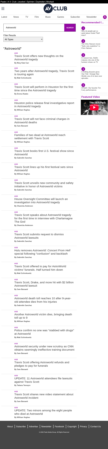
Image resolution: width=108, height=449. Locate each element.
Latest (4, 17)
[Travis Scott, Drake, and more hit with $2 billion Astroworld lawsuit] (7, 285)
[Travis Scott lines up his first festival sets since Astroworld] (7, 170)
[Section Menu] (2, 8)
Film (37, 17)
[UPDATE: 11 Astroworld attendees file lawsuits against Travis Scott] (7, 381)
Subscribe (75, 17)
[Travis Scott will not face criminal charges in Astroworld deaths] (7, 122)
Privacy (83, 426)
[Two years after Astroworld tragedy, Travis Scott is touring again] (7, 74)
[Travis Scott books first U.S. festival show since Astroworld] (7, 154)
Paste (3, 1)
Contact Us (95, 426)
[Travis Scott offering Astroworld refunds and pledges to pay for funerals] (7, 365)
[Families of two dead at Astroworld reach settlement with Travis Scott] (7, 138)
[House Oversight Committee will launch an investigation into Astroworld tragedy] (7, 202)
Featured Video (90, 96)
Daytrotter (40, 1)
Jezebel (21, 1)
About (10, 426)
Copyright (72, 426)
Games (60, 17)
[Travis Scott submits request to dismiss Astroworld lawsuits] (7, 237)
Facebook (59, 426)
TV (26, 17)
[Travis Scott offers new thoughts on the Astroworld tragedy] (7, 59)
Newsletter (92, 17)
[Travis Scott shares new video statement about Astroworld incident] (7, 397)
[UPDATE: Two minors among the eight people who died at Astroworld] (7, 413)
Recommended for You (92, 22)
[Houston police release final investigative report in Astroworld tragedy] (7, 106)
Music (48, 17)
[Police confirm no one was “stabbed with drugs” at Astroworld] (7, 333)
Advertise (33, 426)
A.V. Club (12, 1)
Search (69, 28)
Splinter (30, 1)
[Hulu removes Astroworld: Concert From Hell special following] (7, 253)
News (16, 17)
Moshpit (50, 1)
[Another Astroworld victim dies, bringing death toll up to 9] (7, 317)
